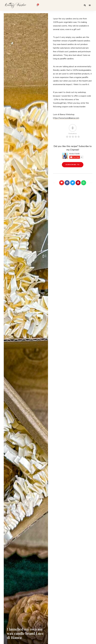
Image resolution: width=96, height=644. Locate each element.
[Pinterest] (78, 182)
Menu (89, 5)
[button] (72, 164)
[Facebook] (67, 182)
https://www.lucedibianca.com (66, 118)
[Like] (61, 182)
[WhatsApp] (83, 182)
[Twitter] (72, 182)
